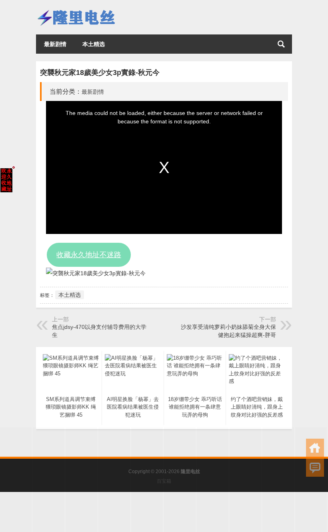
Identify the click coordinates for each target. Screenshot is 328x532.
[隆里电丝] (76, 11)
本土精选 (93, 44)
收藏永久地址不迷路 (88, 255)
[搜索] (281, 44)
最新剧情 (55, 44)
